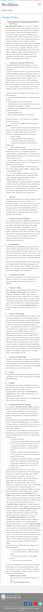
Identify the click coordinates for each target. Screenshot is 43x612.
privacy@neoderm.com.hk (28, 305)
